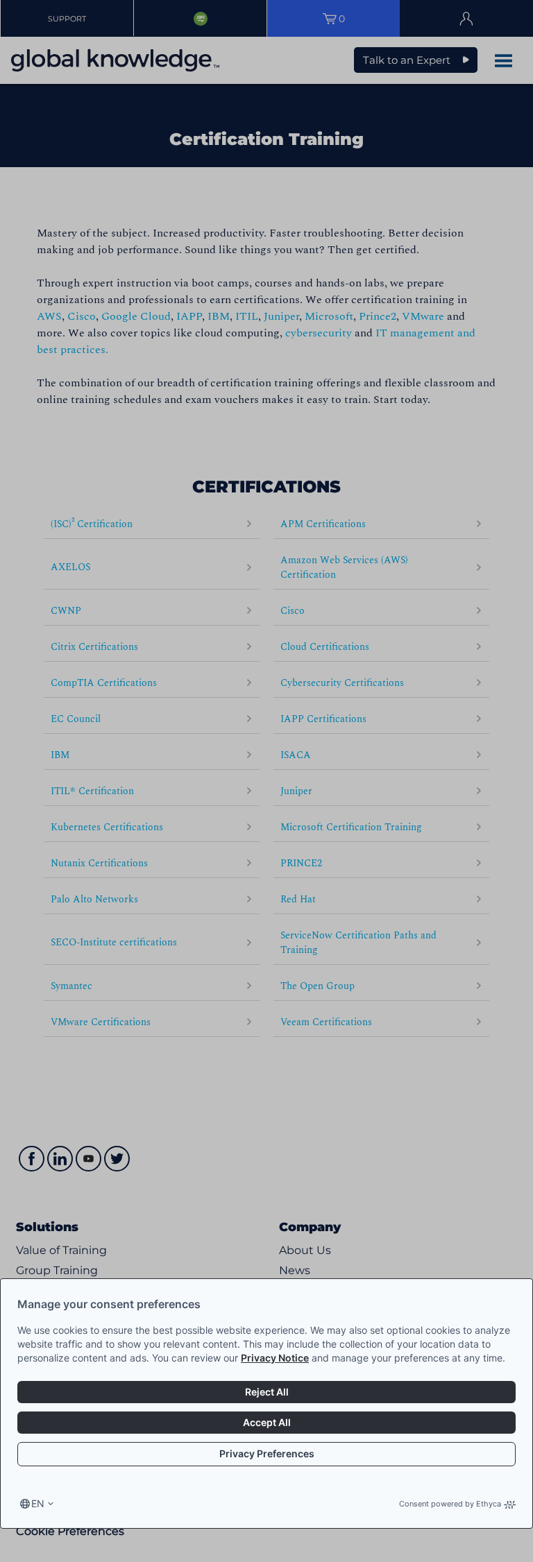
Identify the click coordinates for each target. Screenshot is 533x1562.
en (37, 1503)
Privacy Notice (275, 1358)
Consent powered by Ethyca (450, 1504)
